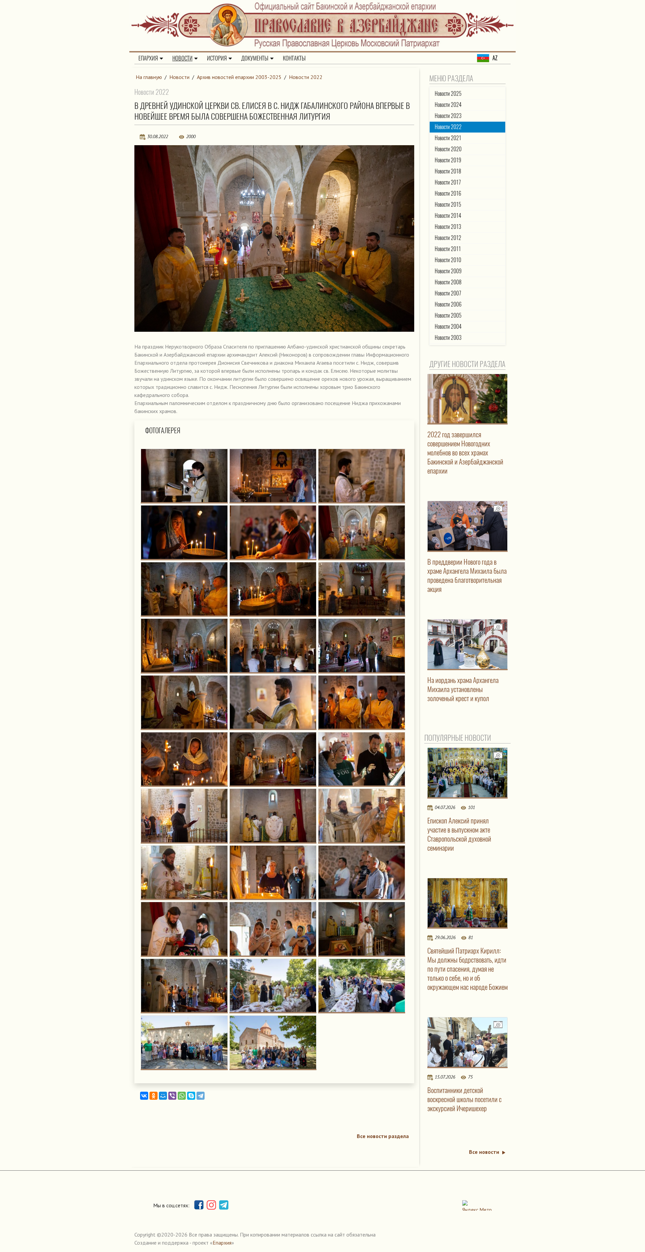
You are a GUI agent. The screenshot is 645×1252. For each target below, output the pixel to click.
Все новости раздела (383, 1136)
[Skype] (191, 1096)
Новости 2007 (448, 293)
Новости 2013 (448, 226)
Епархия (148, 58)
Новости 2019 (448, 160)
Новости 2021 (448, 138)
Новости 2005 (448, 315)
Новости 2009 (448, 271)
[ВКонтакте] (144, 1096)
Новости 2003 (448, 337)
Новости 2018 (448, 171)
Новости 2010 (448, 260)
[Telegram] (201, 1096)
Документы (254, 58)
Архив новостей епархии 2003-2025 (239, 77)
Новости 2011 (448, 248)
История (217, 58)
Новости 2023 (448, 115)
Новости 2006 (448, 304)
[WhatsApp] (182, 1096)
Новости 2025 (448, 93)
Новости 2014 (448, 215)
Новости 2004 (448, 326)
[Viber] (172, 1096)
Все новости (484, 1151)
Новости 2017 (448, 182)
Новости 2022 (305, 77)
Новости (182, 58)
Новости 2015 (448, 204)
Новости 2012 (448, 237)
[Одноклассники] (153, 1096)
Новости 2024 (448, 104)
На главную (149, 77)
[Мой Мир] (163, 1096)
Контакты (294, 58)
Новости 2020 (448, 149)
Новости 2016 (448, 193)
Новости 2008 (448, 282)
